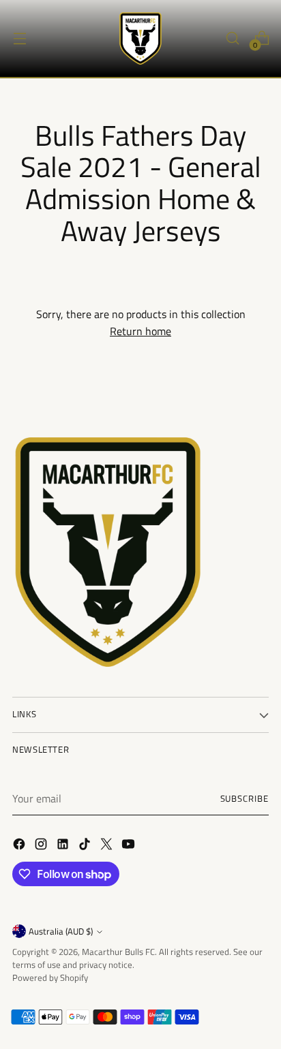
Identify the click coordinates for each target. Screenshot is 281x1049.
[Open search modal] (232, 38)
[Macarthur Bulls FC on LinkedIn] (64, 846)
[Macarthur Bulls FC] (140, 38)
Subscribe (244, 798)
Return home (140, 331)
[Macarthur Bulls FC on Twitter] (108, 846)
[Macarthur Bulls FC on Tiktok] (86, 846)
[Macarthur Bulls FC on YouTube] (129, 846)
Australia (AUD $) (61, 931)
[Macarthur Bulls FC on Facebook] (20, 846)
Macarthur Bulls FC (118, 951)
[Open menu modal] (19, 38)
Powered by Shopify (50, 977)
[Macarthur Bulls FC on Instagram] (42, 846)
